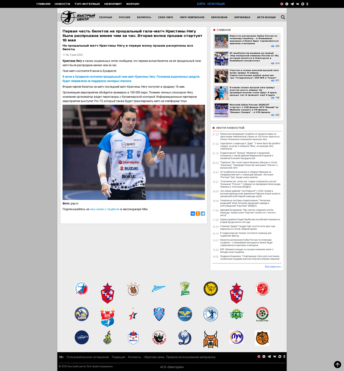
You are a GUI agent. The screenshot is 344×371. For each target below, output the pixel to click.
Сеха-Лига (165, 17)
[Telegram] (203, 213)
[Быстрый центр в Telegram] (292, 4)
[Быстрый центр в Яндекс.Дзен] (286, 4)
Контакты (134, 357)
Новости (62, 3)
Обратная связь (154, 357)
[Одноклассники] (198, 213)
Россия (124, 17)
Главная (43, 3)
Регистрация (216, 4)
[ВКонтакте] (193, 213)
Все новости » (273, 266)
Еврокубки (219, 17)
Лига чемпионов (192, 17)
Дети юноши (266, 17)
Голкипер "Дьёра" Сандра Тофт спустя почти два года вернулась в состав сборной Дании (247, 227)
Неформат (113, 3)
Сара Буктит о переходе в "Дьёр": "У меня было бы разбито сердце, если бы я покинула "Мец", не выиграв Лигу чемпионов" (250, 146)
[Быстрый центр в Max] (302, 4)
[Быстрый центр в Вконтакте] (297, 4)
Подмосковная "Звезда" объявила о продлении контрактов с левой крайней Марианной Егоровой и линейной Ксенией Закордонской (246, 156)
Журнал (132, 3)
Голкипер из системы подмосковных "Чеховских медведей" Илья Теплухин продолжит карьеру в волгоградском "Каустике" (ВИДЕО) (245, 203)
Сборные (105, 17)
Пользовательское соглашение (87, 357)
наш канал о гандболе (105, 209)
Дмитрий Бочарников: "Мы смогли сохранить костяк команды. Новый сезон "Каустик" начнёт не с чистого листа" (248, 213)
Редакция (118, 357)
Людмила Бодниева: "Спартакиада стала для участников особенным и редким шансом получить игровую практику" (250, 257)
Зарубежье (242, 17)
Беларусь (144, 17)
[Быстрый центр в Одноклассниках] (307, 4)
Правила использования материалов (191, 357)
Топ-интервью (87, 3)
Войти (201, 4)
